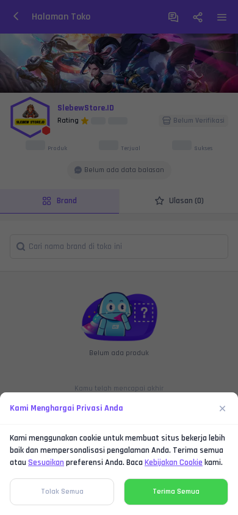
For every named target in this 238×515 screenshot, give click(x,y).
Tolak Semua (62, 491)
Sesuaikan (46, 462)
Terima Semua (176, 491)
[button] (119, 257)
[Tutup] (222, 408)
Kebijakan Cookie (174, 462)
